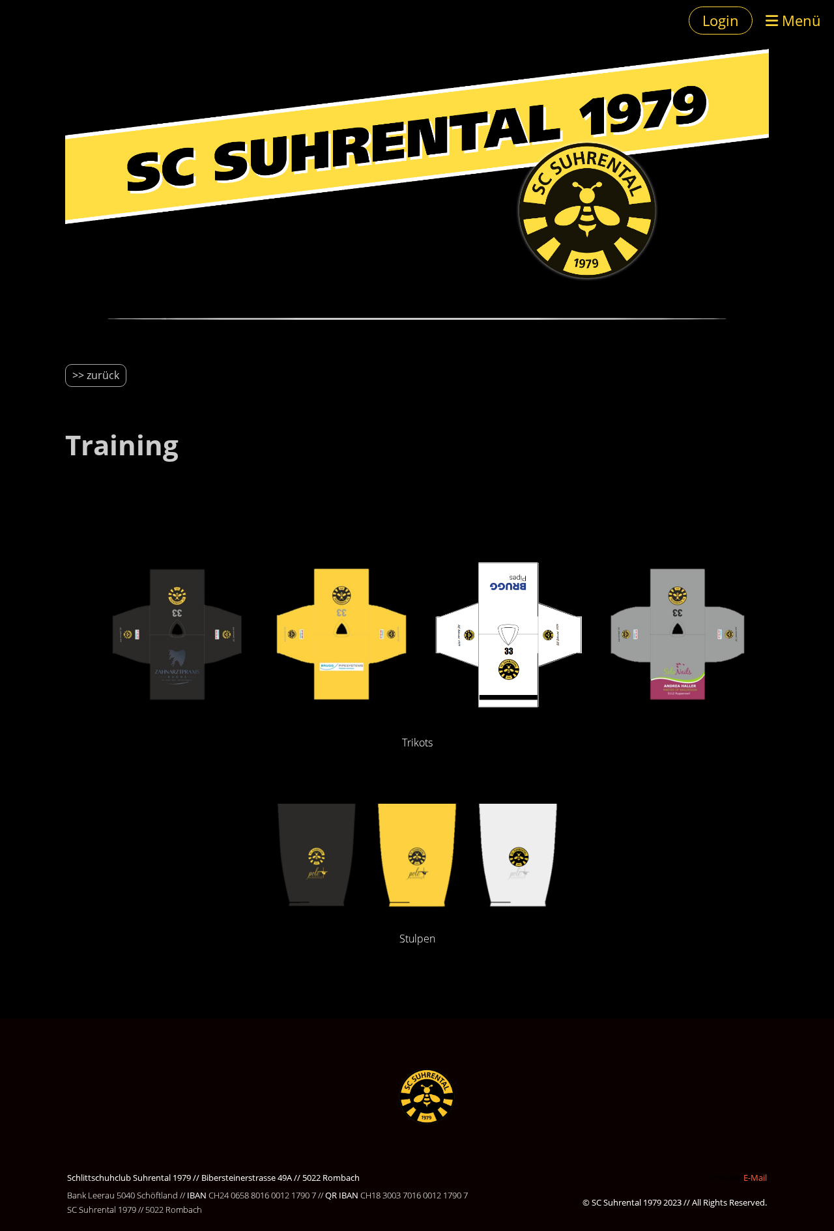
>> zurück (95, 375)
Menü (799, 20)
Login (720, 20)
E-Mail (755, 1177)
